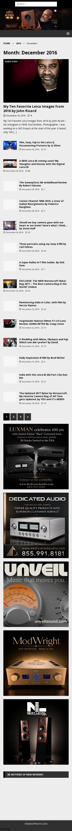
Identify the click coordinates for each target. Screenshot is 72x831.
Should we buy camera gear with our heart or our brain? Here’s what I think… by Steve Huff (43, 225)
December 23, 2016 (14, 290)
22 (45, 309)
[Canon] (10, 204)
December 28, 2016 (30, 211)
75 (45, 346)
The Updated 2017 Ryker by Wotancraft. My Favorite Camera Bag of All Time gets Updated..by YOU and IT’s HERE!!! (43, 396)
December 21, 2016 (30, 346)
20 (45, 251)
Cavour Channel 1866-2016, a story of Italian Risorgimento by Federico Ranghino (41, 204)
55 (29, 232)
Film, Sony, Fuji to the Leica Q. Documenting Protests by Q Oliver (40, 144)
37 (45, 149)
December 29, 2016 (14, 171)
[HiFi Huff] (36, 28)
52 (29, 290)
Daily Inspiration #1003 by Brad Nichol (41, 357)
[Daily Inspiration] (10, 247)
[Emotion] (10, 225)
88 (29, 171)
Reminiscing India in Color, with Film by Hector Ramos (42, 304)
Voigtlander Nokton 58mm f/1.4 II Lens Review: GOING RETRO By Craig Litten (42, 322)
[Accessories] (10, 186)
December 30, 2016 (15, 115)
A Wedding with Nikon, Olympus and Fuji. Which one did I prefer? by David (43, 341)
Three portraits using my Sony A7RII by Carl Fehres (42, 245)
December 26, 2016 (14, 232)
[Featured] (10, 145)
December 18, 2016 (30, 403)
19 (45, 403)
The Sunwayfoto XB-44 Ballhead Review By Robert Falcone (43, 184)
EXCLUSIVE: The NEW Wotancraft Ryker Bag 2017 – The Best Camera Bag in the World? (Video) (43, 283)
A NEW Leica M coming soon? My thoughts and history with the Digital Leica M (42, 163)
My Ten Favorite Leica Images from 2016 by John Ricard (33, 108)
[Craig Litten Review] (10, 323)
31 (45, 381)
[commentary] (10, 266)
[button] (67, 33)
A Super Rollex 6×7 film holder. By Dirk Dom (41, 264)
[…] (15, 132)
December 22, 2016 (30, 309)
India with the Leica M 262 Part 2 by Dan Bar (43, 376)
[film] (10, 306)
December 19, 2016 (30, 381)
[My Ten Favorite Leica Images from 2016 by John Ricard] (36, 81)
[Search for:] (36, 3)
